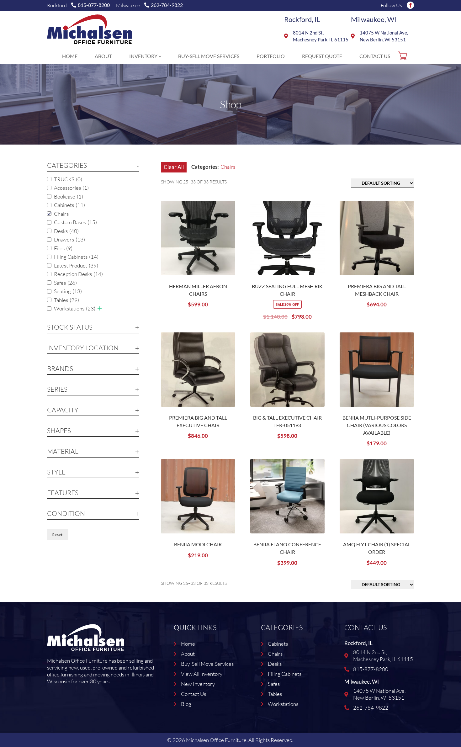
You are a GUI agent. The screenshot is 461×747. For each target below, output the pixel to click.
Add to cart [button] (229, 227)
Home (69, 56)
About (103, 56)
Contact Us (374, 56)
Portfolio (271, 56)
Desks (66, 231)
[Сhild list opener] (100, 308)
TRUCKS (68, 179)
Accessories (71, 187)
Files (63, 248)
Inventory (143, 56)
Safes (65, 282)
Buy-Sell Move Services (208, 56)
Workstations (74, 308)
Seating (68, 291)
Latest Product (76, 265)
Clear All (174, 167)
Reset (57, 534)
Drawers (69, 239)
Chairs (61, 213)
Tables (66, 300)
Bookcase (68, 196)
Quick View (229, 244)
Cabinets (69, 205)
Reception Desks (78, 274)
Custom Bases (75, 222)
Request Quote (322, 56)
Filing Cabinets (76, 256)
